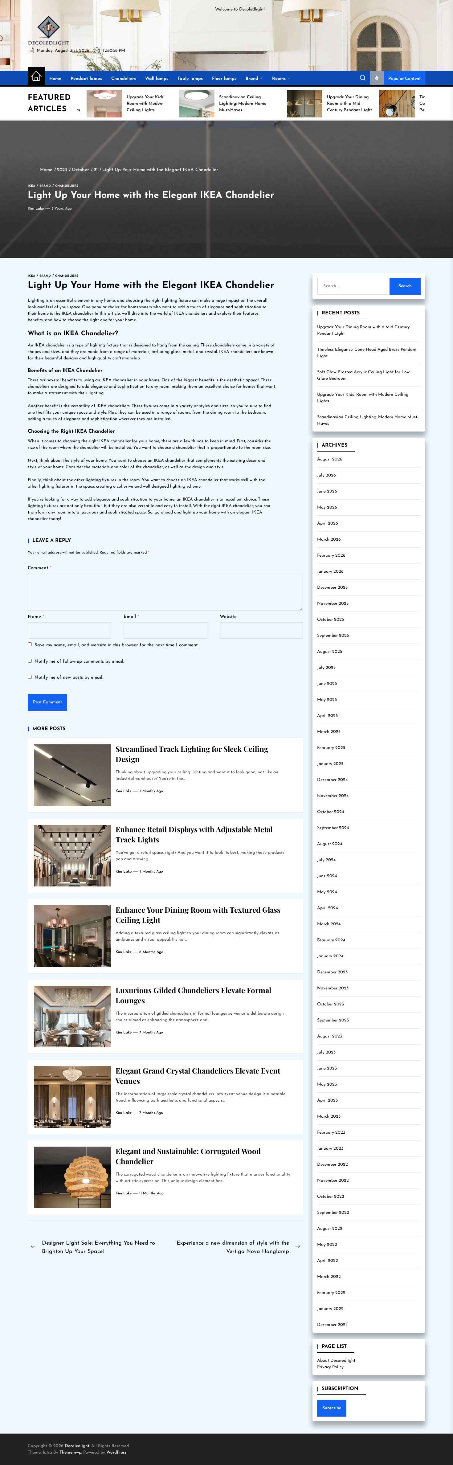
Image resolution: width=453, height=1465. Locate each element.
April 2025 (327, 716)
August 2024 (329, 844)
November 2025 (333, 603)
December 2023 (332, 972)
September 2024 (333, 828)
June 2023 (327, 1068)
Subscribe (331, 1408)
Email (131, 617)
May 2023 (327, 1084)
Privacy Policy (330, 1367)
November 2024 (333, 796)
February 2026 (331, 555)
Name (36, 617)
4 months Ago (151, 872)
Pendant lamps (86, 78)
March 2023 (329, 1116)
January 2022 (330, 1309)
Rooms (279, 78)
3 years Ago (61, 209)
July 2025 (326, 667)
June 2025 (327, 683)
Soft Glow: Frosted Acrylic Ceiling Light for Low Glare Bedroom (363, 375)
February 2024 (331, 940)
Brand (252, 78)
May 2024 (327, 892)
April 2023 (327, 1100)
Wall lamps (156, 78)
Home (55, 78)
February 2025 (331, 748)
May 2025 (327, 700)
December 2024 (332, 780)
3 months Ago (151, 791)
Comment (39, 568)
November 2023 (333, 988)
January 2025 (330, 764)
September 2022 (333, 1212)
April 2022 (327, 1260)
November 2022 (333, 1180)
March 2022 (329, 1277)
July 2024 (326, 860)
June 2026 (327, 491)
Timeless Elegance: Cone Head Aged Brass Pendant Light (367, 352)
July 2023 (326, 1052)
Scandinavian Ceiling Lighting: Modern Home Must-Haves (367, 420)
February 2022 (331, 1293)
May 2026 (327, 507)
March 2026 (329, 539)
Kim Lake (36, 209)
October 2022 (330, 1196)
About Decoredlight (336, 1360)
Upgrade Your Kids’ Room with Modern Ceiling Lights (362, 397)
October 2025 (330, 619)
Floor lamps (224, 78)
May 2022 (327, 1244)
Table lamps (190, 78)
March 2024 (329, 924)
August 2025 (329, 651)
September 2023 (333, 1020)
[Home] (36, 76)
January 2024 (330, 956)
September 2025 (333, 635)
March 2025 (329, 732)
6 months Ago (151, 952)
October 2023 (330, 1004)
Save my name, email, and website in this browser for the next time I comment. (116, 645)
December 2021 (332, 1325)
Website (228, 617)
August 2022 (329, 1228)
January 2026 (330, 571)
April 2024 (327, 908)
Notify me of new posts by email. (69, 677)
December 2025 (332, 587)
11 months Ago (151, 1193)
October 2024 (330, 812)
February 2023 (331, 1132)
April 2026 (327, 523)
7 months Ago (151, 1032)
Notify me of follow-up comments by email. (79, 661)
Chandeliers (123, 78)
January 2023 (330, 1148)
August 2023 (329, 1036)
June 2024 (327, 876)
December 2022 (332, 1164)
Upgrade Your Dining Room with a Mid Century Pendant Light (363, 330)
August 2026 (329, 459)
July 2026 (326, 475)
